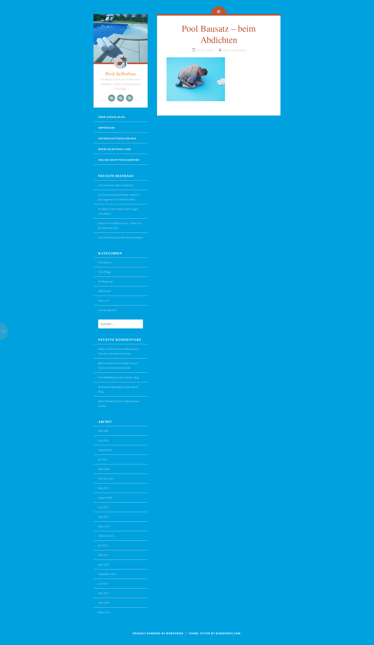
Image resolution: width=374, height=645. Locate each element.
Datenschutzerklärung (117, 138)
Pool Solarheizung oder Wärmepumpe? (120, 237)
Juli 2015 (103, 545)
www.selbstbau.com (114, 149)
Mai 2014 (103, 593)
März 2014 (104, 612)
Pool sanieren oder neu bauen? (116, 185)
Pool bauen (104, 262)
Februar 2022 (105, 478)
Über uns (103, 300)
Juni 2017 (103, 507)
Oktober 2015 (106, 536)
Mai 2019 (103, 488)
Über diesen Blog (111, 117)
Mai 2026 (103, 431)
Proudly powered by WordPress (158, 633)
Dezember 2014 (107, 574)
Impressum (106, 127)
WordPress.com (228, 633)
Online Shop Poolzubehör (118, 160)
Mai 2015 (103, 555)
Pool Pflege (104, 272)
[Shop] (120, 98)
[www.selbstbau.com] (111, 98)
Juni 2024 (103, 440)
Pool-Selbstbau (120, 73)
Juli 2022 (103, 459)
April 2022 (103, 469)
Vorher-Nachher (107, 310)
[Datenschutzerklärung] (129, 98)
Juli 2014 (103, 583)
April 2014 (103, 602)
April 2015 (103, 564)
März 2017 (104, 526)
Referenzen (104, 291)
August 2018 (105, 497)
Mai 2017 (103, 516)
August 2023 (105, 450)
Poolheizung (105, 281)
